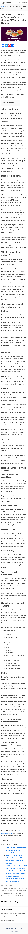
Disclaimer (12, 926)
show (16, 102)
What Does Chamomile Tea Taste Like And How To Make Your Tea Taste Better (14, 878)
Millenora (16, 931)
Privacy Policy (19, 926)
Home (2, 6)
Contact (20, 928)
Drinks (5, 886)
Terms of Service (9, 928)
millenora (8, 2)
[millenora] (2, 2)
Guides (10, 886)
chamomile (4, 806)
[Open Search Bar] (19, 2)
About (16, 928)
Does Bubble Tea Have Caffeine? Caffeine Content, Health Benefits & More (16, 850)
